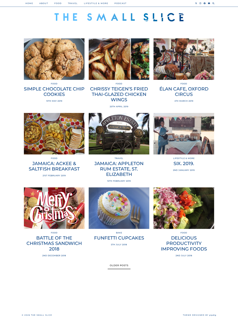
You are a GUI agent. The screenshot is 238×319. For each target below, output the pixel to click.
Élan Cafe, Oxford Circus (183, 91)
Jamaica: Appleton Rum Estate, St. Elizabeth (119, 169)
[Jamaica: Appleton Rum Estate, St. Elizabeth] (119, 133)
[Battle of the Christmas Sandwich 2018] (54, 208)
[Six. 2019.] (183, 133)
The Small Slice (41, 315)
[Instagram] (200, 3)
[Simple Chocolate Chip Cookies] (54, 59)
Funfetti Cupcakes (119, 238)
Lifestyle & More (96, 3)
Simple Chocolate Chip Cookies (54, 91)
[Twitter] (196, 3)
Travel (73, 3)
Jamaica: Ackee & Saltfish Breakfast (54, 166)
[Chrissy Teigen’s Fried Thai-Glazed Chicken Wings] (119, 59)
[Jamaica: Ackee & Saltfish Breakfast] (54, 133)
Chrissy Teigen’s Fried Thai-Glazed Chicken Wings (119, 94)
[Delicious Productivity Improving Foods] (183, 208)
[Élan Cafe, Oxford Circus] (183, 59)
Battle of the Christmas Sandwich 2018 (54, 243)
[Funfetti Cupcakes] (119, 208)
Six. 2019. (184, 163)
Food (58, 3)
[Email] (209, 3)
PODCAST (120, 3)
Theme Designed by (199, 315)
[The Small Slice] (119, 17)
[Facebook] (205, 3)
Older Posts (119, 265)
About (43, 3)
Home (29, 3)
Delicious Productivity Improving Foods (184, 243)
